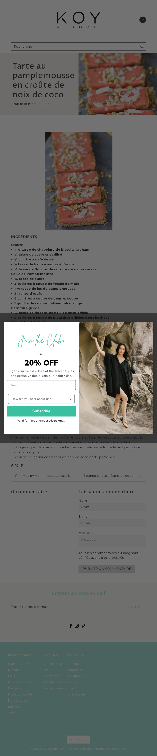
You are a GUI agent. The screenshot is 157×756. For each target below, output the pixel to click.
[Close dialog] (148, 327)
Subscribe (41, 411)
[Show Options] (71, 399)
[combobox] (40, 399)
